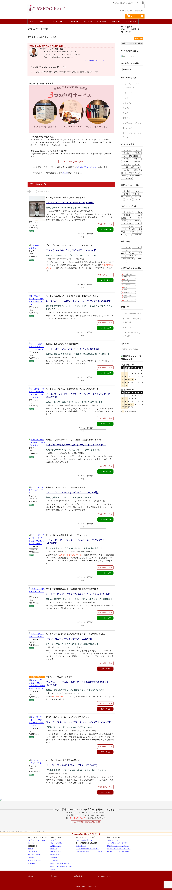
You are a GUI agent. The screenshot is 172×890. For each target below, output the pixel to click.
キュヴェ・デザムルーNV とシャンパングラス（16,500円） (76, 444)
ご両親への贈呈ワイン (131, 167)
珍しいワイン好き (128, 295)
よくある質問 (101, 21)
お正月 (136, 164)
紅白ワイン (127, 103)
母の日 (135, 194)
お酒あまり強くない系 (129, 297)
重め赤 (31, 254)
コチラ (65, 173)
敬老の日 (127, 164)
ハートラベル (128, 226)
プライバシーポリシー (34, 860)
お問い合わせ (116, 21)
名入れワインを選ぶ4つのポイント (60, 863)
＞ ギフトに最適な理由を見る (71, 162)
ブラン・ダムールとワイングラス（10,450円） (69, 639)
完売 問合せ (105, 669)
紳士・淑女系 (127, 279)
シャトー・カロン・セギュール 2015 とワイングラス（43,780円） (79, 594)
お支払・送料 (74, 21)
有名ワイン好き (128, 276)
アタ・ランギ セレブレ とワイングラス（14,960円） (72, 250)
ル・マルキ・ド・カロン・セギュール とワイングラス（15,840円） (80, 301)
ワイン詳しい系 (128, 274)
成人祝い (127, 170)
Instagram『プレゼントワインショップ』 (118, 848)
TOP (31, 21)
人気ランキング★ (55, 846)
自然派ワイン (128, 215)
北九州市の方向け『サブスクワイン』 (118, 846)
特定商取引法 (31, 863)
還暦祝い (137, 159)
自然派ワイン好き (128, 287)
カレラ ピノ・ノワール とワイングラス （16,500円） (72, 492)
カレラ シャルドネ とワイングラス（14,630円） (70, 202)
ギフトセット (134, 220)
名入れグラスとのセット (87, 167)
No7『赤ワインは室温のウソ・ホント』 (87, 848)
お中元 (126, 191)
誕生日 (138, 150)
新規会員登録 (139, 11)
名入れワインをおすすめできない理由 (61, 866)
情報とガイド (128, 327)
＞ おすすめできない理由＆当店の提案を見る (86, 822)
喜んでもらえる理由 (56, 843)
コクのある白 (33, 225)
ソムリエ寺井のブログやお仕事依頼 (117, 843)
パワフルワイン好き (129, 300)
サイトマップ (131, 21)
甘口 (139, 223)
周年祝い (127, 153)
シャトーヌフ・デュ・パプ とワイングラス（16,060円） (74, 349)
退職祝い (137, 153)
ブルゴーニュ (133, 256)
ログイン (129, 11)
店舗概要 (41, 21)
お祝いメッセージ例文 (132, 314)
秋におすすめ (128, 223)
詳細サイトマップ (33, 843)
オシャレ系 (126, 282)
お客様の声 (88, 21)
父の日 (129, 199)
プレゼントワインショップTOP (37, 840)
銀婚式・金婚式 (135, 175)
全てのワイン (128, 128)
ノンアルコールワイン (132, 123)
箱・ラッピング (54, 854)
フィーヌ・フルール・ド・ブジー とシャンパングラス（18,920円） (80, 722)
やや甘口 (138, 235)
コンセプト (53, 840)
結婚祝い (127, 159)
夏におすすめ (128, 212)
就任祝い (127, 161)
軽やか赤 (32, 642)
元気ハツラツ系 (128, 292)
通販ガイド (53, 848)
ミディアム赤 (33, 498)
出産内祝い (128, 178)
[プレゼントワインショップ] (46, 10)
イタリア (137, 247)
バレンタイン (137, 191)
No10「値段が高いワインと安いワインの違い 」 (89, 851)
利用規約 (54, 876)
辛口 (31, 403)
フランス (127, 247)
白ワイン (126, 98)
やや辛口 (133, 232)
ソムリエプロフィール (34, 851)
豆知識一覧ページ (81, 846)
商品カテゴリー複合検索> (132, 43)
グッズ (125, 113)
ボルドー (127, 250)
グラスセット (34, 222)
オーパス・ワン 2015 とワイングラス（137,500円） (72, 765)
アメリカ (132, 253)
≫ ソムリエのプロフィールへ (95, 60)
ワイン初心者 (127, 284)
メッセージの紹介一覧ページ (84, 840)
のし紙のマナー (54, 869)
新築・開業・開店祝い (131, 156)
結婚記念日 (128, 150)
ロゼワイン (127, 93)
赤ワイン (126, 108)
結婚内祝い (138, 161)
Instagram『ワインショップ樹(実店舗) (118, 851)
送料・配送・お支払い (34, 854)
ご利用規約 (31, 857)
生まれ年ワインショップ (114, 840)
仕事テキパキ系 (128, 289)
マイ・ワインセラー (56, 851)
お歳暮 (126, 194)
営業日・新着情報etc (130, 349)
